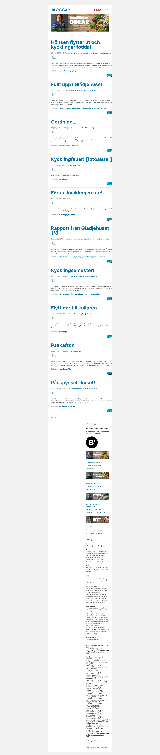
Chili (61, 257)
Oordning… (63, 122)
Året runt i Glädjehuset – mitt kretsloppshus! (94, 505)
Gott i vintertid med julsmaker (95, 533)
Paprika (86, 257)
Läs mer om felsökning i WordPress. (96, 747)
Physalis (93, 257)
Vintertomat (106, 108)
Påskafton (63, 345)
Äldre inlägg (55, 417)
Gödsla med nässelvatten (93, 465)
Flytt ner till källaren (74, 308)
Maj (74, 71)
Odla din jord (90, 468)
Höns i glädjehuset (92, 53)
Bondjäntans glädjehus (78, 53)
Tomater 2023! (90, 489)
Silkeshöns (95, 294)
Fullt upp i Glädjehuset (76, 84)
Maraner (71, 215)
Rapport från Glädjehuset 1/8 (80, 230)
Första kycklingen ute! (76, 192)
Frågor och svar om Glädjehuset (95, 512)
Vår (74, 406)
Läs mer (111, 75)
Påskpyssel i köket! (73, 382)
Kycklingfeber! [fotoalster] (81, 159)
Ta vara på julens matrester (94, 530)
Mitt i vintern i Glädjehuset (93, 509)
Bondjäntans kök (89, 239)
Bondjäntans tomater (89, 90)
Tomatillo (101, 257)
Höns (61, 71)
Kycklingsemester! (72, 270)
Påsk (70, 369)
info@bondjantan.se (92, 639)
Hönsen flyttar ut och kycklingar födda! (75, 44)
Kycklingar (68, 71)
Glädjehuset (76, 108)
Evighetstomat (65, 108)
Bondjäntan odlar (76, 90)
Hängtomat (86, 108)
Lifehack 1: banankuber (93, 527)
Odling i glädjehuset (105, 53)
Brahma (62, 146)
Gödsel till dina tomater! (93, 462)
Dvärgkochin (64, 294)
